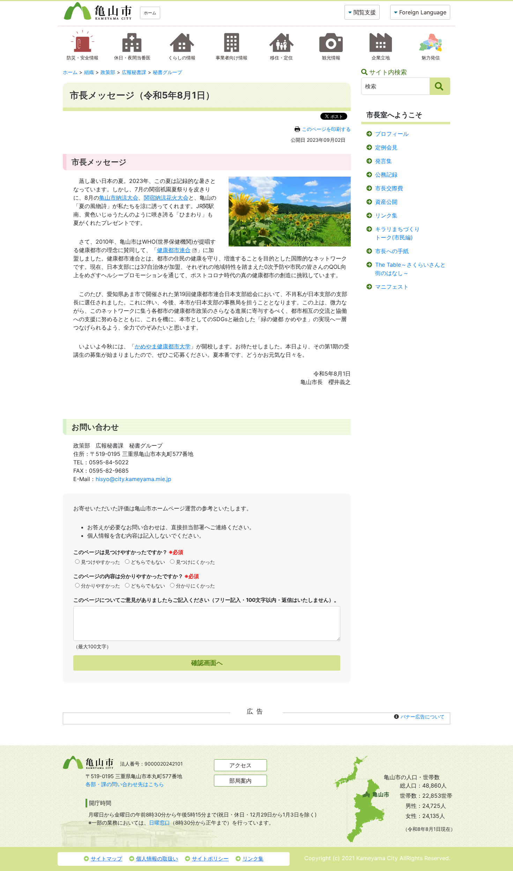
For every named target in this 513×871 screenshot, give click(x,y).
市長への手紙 (392, 251)
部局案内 (240, 780)
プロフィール (392, 133)
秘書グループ (167, 72)
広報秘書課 (134, 72)
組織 (89, 72)
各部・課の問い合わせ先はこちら (125, 784)
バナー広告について (423, 716)
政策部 (108, 72)
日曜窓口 (159, 822)
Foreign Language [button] (422, 12)
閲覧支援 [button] (365, 12)
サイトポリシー (210, 858)
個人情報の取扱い (157, 858)
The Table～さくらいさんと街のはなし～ (410, 268)
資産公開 (386, 201)
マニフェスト (392, 286)
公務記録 (386, 174)
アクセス (240, 765)
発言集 (383, 160)
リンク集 (386, 215)
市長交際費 (389, 188)
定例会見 (386, 147)
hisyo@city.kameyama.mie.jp (133, 478)
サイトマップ (106, 858)
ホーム (150, 12)
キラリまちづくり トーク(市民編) (397, 233)
